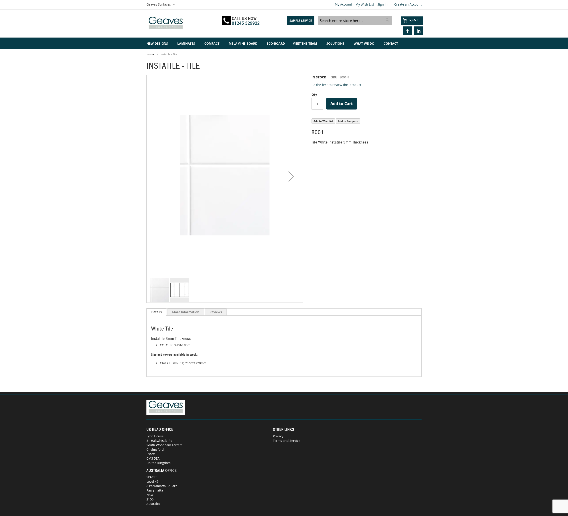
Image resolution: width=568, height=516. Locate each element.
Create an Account (408, 4)
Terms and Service (286, 440)
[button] (161, 4)
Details (156, 312)
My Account (343, 4)
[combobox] (355, 20)
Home (150, 54)
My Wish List (364, 4)
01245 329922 (246, 23)
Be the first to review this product (336, 85)
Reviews (216, 312)
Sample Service (301, 20)
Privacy (278, 436)
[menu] (284, 43)
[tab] (156, 312)
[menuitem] (158, 43)
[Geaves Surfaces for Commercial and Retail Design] (182, 23)
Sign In (382, 4)
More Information (185, 312)
